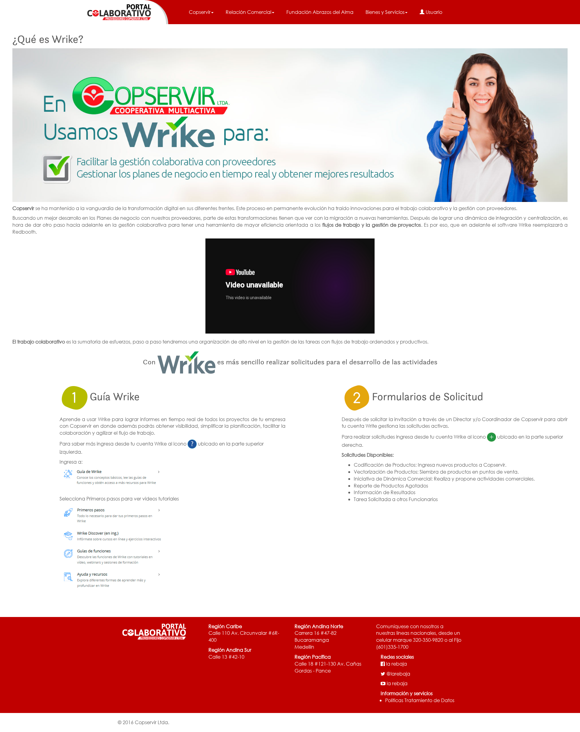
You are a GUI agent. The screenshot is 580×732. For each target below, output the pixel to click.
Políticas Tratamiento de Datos (419, 700)
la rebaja (396, 663)
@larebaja (398, 673)
